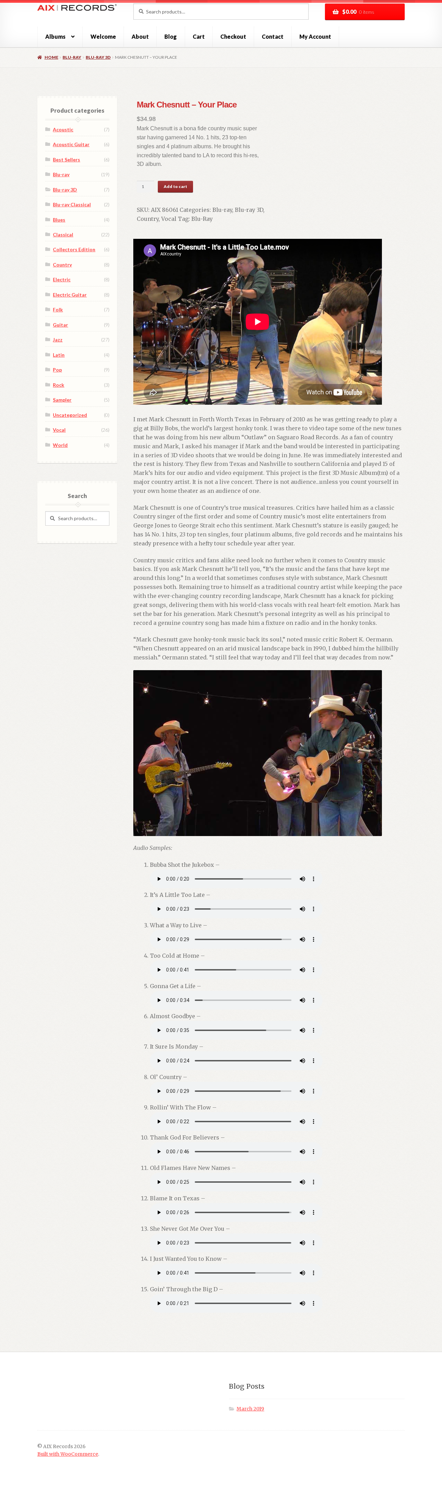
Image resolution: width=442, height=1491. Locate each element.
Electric (61, 279)
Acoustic (63, 129)
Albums (55, 36)
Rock (58, 385)
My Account (315, 36)
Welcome (103, 36)
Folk (58, 309)
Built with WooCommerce (67, 1454)
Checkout (233, 36)
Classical (63, 234)
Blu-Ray (202, 218)
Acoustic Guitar (71, 144)
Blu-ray (72, 57)
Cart (199, 36)
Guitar (60, 325)
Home (51, 57)
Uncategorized (70, 415)
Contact (273, 36)
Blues (59, 220)
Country (147, 218)
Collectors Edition (74, 249)
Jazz (58, 340)
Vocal (168, 218)
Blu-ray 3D (98, 57)
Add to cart (175, 186)
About (140, 36)
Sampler (62, 400)
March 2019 (250, 1409)
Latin (59, 355)
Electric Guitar (70, 295)
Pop (57, 370)
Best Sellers (66, 159)
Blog (170, 36)
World (60, 445)
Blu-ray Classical (72, 204)
